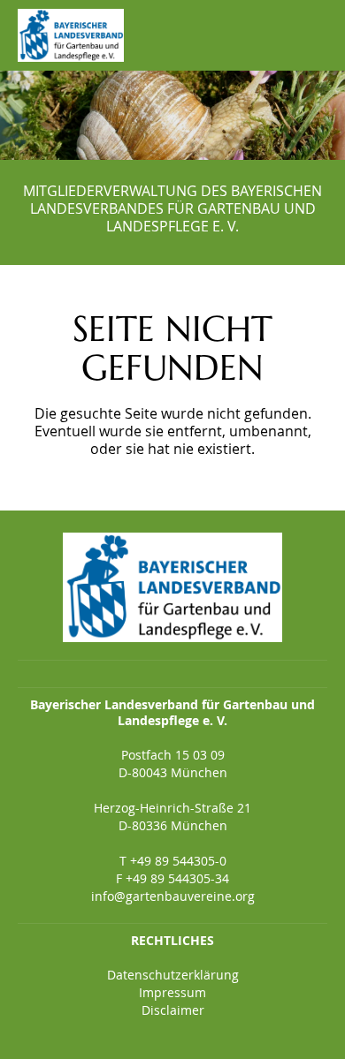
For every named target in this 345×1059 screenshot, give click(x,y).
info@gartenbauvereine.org (173, 896)
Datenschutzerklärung (173, 974)
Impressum (172, 992)
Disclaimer (173, 1010)
